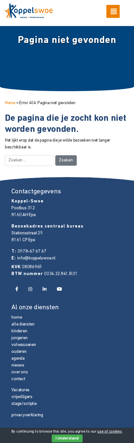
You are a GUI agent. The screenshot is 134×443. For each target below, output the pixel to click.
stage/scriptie (23, 403)
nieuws (17, 365)
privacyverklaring (27, 415)
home (16, 317)
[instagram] (30, 289)
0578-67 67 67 (32, 251)
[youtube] (59, 289)
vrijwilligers (21, 397)
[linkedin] (44, 289)
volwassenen (23, 344)
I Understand (67, 438)
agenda (17, 358)
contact (18, 379)
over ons (19, 372)
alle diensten (22, 324)
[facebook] (16, 289)
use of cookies (109, 432)
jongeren (19, 338)
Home (10, 103)
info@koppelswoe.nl (36, 258)
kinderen (19, 331)
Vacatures (20, 390)
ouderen (18, 351)
